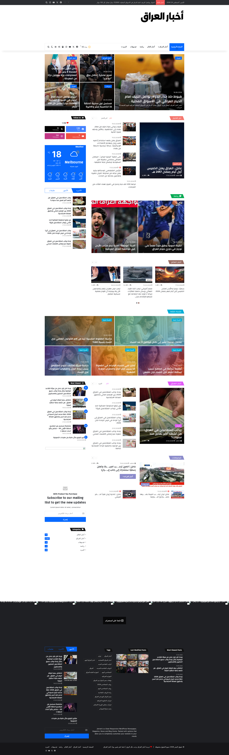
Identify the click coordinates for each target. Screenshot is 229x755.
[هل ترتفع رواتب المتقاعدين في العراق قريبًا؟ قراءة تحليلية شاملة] (121, 657)
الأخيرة (79, 190)
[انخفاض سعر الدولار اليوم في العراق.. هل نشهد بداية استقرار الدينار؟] (79, 403)
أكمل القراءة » (128, 476)
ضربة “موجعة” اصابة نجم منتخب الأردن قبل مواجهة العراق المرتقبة (115, 247)
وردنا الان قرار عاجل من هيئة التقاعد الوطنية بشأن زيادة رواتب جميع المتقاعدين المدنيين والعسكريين (58, 391)
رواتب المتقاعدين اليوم (104, 688)
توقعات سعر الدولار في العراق (102, 680)
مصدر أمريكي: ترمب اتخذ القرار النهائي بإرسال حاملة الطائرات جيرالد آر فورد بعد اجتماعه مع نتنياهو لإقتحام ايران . (140, 292)
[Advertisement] (91, 24)
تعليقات (52, 190)
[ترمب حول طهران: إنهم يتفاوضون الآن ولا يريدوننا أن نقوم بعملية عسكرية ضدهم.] (105, 274)
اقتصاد (178, 58)
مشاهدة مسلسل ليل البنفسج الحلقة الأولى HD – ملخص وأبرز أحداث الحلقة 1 (60, 428)
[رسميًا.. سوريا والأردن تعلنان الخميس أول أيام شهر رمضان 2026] (169, 274)
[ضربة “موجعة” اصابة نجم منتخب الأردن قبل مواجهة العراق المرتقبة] (114, 227)
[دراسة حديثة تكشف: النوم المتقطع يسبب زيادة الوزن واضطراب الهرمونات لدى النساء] (68, 361)
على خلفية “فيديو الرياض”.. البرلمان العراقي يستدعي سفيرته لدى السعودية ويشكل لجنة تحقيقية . (106, 159)
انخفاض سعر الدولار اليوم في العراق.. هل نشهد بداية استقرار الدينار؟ (60, 402)
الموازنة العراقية (106, 676)
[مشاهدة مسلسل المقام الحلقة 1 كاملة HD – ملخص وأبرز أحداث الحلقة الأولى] (121, 670)
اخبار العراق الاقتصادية (104, 660)
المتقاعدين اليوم (106, 672)
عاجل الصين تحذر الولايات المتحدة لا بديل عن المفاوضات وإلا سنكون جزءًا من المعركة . (62, 73)
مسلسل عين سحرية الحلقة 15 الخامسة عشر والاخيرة (98, 105)
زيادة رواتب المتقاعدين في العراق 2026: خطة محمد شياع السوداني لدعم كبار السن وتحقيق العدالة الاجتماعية (59, 415)
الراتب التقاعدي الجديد (104, 664)
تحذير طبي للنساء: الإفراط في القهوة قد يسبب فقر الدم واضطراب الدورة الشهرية (115, 368)
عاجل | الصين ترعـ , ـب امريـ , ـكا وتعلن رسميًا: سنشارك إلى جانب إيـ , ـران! (116, 468)
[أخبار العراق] (162, 16)
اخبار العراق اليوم (90, 660)
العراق (91, 668)
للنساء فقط (175, 312)
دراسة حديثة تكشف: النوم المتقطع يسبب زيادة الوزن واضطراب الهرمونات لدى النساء (68, 368)
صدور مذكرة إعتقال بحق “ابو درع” (99, 77)
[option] (114, 82)
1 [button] (138, 303)
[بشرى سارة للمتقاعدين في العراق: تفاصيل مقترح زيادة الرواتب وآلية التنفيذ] (143, 663)
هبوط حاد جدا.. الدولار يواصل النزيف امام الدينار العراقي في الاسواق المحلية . (153, 99)
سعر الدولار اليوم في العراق (103, 696)
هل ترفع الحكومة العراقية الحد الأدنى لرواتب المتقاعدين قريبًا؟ (60, 221)
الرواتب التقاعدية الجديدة (104, 668)
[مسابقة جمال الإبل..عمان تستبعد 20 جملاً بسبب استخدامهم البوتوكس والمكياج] (143, 670)
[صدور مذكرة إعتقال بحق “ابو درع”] (97, 68)
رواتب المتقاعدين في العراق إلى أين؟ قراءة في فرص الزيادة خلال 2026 (58, 232)
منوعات (108, 86)
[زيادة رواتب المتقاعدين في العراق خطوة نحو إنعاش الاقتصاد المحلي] (79, 244)
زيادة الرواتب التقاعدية (104, 692)
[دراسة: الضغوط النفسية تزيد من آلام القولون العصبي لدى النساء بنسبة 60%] (79, 331)
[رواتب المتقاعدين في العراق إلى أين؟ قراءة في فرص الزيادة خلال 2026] (79, 233)
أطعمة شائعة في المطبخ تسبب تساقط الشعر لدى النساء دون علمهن (162, 370)
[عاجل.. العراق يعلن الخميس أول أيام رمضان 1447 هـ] (162, 150)
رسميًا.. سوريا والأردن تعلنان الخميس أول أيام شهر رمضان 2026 (170, 290)
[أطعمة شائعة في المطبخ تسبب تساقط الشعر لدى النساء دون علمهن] (161, 361)
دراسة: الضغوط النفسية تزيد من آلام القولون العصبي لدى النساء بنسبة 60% (81, 340)
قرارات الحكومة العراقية (104, 701)
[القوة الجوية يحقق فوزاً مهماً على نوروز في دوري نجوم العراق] (161, 227)
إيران (99, 656)
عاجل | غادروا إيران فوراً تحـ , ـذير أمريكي (108, 495)
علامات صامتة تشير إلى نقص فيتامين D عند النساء (156, 342)
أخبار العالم (151, 47)
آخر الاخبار (177, 118)
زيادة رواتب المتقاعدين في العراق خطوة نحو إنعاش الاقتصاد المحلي (58, 242)
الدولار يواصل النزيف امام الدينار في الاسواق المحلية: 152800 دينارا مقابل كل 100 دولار (62, 101)
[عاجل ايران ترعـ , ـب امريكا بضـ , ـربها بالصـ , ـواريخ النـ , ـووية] (177, 494)
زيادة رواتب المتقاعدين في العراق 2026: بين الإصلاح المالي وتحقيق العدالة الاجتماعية (59, 211)
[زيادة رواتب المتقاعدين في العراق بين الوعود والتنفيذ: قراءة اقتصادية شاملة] (129, 443)
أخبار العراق (163, 47)
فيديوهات (133, 47)
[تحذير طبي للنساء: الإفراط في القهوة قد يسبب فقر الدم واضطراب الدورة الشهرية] (114, 361)
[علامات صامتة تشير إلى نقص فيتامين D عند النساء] (149, 331)
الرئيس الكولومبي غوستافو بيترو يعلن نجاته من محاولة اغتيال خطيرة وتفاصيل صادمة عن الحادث (106, 173)
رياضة (142, 47)
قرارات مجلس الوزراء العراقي (102, 705)
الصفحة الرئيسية (176, 47)
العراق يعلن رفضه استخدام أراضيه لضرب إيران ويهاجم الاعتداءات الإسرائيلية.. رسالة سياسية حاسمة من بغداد (107, 144)
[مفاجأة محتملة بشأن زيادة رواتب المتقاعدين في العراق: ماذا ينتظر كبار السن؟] (143, 657)
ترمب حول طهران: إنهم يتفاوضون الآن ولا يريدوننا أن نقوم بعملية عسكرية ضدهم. (106, 291)
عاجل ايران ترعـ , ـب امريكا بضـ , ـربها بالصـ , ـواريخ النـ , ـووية (154, 495)
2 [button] (136, 302)
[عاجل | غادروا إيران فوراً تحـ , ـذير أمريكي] (129, 494)
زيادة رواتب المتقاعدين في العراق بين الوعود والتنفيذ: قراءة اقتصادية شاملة (106, 445)
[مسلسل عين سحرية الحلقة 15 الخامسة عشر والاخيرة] (97, 96)
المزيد (124, 47)
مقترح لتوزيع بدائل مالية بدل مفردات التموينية (69, 437)
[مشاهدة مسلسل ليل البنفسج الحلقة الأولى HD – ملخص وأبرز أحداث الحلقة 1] (79, 429)
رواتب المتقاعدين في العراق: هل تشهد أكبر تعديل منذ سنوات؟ (59, 199)
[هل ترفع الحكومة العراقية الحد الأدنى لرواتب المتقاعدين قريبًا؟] (79, 223)
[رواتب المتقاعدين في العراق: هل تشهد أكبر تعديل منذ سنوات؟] (79, 200)
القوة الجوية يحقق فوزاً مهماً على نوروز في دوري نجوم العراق (163, 247)
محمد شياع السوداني (105, 709)
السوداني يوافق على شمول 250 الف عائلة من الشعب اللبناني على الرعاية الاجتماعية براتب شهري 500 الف (119, 2)
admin (178, 175)
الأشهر (65, 190)
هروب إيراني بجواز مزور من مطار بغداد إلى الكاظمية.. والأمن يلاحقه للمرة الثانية (106, 129)
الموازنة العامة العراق (92, 672)
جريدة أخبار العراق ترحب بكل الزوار (138, 747)
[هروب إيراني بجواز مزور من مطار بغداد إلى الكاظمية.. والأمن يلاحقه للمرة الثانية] (129, 126)
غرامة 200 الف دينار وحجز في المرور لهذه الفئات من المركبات (114, 185)
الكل (110, 118)
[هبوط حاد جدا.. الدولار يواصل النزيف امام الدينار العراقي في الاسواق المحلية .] (149, 82)
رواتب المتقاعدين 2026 (104, 684)
